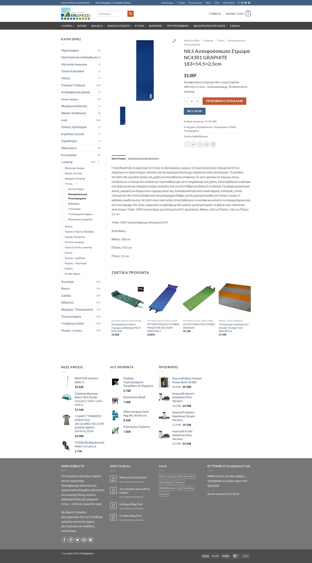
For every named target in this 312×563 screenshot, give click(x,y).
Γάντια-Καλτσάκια (72, 71)
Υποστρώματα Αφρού (80, 214)
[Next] (250, 312)
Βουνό (81, 25)
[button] (214, 13)
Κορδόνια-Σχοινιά (72, 134)
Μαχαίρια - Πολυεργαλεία (77, 309)
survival (164, 494)
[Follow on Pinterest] (91, 540)
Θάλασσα (97, 25)
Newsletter (229, 2)
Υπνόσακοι (74, 208)
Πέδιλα (65, 78)
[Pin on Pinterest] (207, 144)
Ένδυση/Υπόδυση (119, 25)
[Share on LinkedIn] (213, 144)
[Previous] (111, 312)
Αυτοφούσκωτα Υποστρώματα (77, 196)
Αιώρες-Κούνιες (73, 173)
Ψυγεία (139, 25)
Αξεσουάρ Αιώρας (75, 167)
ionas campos (69, 99)
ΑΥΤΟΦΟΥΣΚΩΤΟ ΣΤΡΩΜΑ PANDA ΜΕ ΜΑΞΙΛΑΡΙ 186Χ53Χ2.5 (163, 327)
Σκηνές (69, 252)
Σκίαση (69, 268)
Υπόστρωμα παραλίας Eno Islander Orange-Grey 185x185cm (234, 327)
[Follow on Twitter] (245, 3)
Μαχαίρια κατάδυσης (74, 106)
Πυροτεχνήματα (177, 25)
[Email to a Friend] (200, 144)
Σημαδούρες (69, 141)
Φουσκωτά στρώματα (80, 219)
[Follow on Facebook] (239, 3)
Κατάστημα (167, 2)
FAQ (217, 2)
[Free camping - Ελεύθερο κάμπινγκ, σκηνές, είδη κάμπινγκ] (76, 14)
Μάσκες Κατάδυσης (73, 113)
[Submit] (130, 14)
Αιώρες (69, 226)
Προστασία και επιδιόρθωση (79, 57)
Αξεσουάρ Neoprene (74, 64)
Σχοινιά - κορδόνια (75, 257)
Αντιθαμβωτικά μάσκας (75, 92)
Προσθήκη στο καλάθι (224, 101)
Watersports (69, 148)
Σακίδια (235, 25)
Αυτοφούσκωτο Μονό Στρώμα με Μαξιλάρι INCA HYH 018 (126, 327)
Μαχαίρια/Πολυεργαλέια (209, 25)
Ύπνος (69, 183)
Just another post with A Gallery (134, 490)
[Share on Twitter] (194, 144)
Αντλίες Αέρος (72, 273)
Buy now (194, 111)
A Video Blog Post (130, 515)
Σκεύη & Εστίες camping (78, 247)
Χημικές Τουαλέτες (75, 236)
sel (179, 488)
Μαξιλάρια (73, 203)
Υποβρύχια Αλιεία (72, 323)
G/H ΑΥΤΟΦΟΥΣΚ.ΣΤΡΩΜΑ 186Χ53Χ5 (199, 326)
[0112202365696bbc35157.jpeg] (123, 116)
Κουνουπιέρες (76, 188)
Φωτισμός (155, 25)
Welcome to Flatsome (132, 477)
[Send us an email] (249, 3)
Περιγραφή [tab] (119, 158)
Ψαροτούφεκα (70, 50)
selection (188, 488)
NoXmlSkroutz (200, 136)
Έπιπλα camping (74, 242)
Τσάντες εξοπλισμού (74, 127)
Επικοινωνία (195, 2)
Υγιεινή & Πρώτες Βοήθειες (79, 231)
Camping (67, 25)
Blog (208, 2)
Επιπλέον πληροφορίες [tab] (143, 158)
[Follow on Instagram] (242, 3)
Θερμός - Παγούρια (75, 263)
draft (64, 120)
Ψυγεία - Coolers (71, 330)
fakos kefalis (166, 482)
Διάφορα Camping (75, 178)
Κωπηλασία (68, 155)
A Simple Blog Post (131, 504)
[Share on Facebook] (187, 144)
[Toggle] (98, 162)
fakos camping (167, 476)
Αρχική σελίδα (191, 40)
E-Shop (181, 2)
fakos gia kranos (186, 476)
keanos (179, 482)
